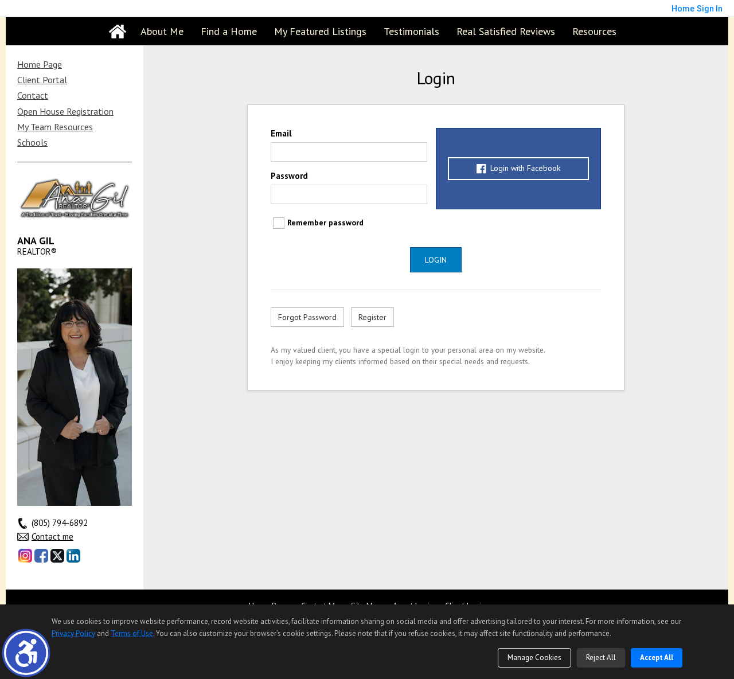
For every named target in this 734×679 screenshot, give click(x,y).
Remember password (325, 222)
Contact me (52, 537)
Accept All (656, 657)
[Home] (117, 31)
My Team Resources (55, 126)
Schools (32, 142)
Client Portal (42, 79)
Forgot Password (307, 317)
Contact (32, 95)
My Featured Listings (320, 31)
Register (372, 317)
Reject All (601, 657)
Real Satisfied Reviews (505, 31)
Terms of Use (132, 633)
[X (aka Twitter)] (57, 556)
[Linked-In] (73, 556)
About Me (162, 31)
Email (281, 133)
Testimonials (411, 31)
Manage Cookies (534, 657)
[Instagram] (25, 556)
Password (289, 175)
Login (436, 260)
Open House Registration (65, 111)
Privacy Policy (73, 633)
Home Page (39, 64)
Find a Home (229, 31)
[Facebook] (41, 556)
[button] (26, 653)
